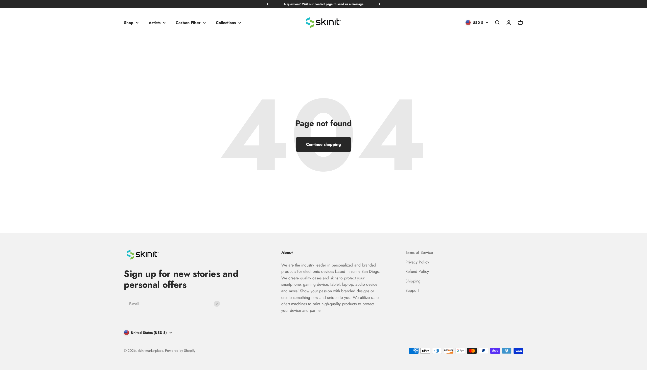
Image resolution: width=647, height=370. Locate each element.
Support (412, 290)
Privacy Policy (417, 262)
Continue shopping (323, 144)
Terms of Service (419, 252)
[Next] (379, 4)
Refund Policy (417, 271)
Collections (226, 23)
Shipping (413, 281)
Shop (128, 23)
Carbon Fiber (188, 23)
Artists (154, 23)
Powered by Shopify (180, 350)
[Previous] (267, 4)
